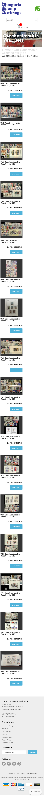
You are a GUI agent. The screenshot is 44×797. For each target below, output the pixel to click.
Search (4, 734)
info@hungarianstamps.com (11, 709)
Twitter (4, 764)
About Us (5, 729)
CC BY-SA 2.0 (24, 779)
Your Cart (24, 27)
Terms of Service (7, 743)
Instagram (14, 764)
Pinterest (19, 764)
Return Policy (6, 740)
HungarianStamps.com (9, 726)
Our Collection (6, 731)
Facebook (9, 764)
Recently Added (7, 737)
